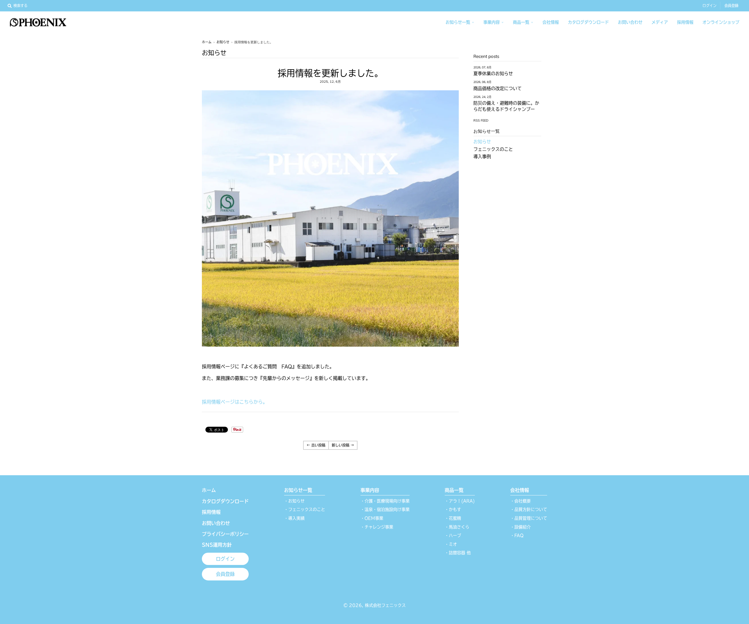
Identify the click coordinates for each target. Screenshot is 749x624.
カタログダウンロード (225, 501)
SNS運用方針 (217, 544)
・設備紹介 (520, 527)
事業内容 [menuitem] (491, 22)
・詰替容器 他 (458, 553)
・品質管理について (528, 518)
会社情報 (519, 490)
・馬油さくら (457, 527)
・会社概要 (520, 501)
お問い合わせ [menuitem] (630, 22)
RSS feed (480, 120)
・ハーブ (453, 535)
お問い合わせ (216, 523)
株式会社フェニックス (385, 605)
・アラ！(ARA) (460, 501)
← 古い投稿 (316, 445)
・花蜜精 (453, 518)
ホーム (207, 42)
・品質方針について (528, 509)
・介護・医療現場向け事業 (385, 501)
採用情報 (211, 512)
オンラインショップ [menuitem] (720, 22)
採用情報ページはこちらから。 (234, 402)
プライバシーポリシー (225, 534)
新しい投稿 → (343, 445)
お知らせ (223, 42)
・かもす (453, 509)
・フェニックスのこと (304, 509)
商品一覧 (454, 490)
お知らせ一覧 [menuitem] (458, 22)
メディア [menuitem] (660, 22)
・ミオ (451, 544)
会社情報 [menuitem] (550, 22)
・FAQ (516, 535)
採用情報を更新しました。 (330, 73)
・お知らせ (294, 501)
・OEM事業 (371, 518)
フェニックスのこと (493, 149)
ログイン (709, 5)
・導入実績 (294, 518)
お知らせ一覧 (298, 490)
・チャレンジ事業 (376, 527)
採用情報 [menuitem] (685, 22)
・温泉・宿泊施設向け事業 (385, 509)
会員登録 (731, 5)
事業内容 (369, 490)
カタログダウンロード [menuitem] (588, 22)
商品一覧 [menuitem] (521, 22)
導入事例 (482, 156)
